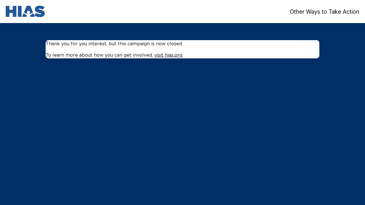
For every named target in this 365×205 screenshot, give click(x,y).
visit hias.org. (168, 55)
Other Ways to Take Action (324, 11)
